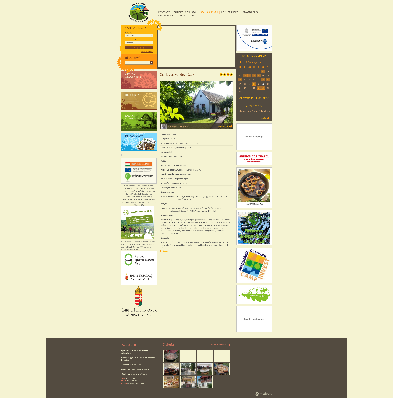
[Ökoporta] (204, 382)
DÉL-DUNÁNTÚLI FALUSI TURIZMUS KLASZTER (138, 12)
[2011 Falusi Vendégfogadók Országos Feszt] (221, 369)
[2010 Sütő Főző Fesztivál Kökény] (204, 369)
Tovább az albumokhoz (218, 344)
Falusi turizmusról (185, 12)
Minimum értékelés (132, 39)
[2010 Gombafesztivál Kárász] (188, 369)
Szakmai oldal (251, 12)
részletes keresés (147, 51)
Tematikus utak (185, 15)
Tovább (264, 118)
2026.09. (268, 62)
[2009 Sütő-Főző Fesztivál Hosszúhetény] (171, 369)
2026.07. (240, 62)
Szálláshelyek (209, 12)
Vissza (165, 251)
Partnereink (165, 15)
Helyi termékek (230, 12)
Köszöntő (164, 12)
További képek (224, 126)
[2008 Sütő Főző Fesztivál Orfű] (171, 356)
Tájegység (128, 32)
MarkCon (263, 394)
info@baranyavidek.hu (135, 383)
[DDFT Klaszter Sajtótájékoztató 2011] (171, 382)
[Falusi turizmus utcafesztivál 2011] (188, 382)
